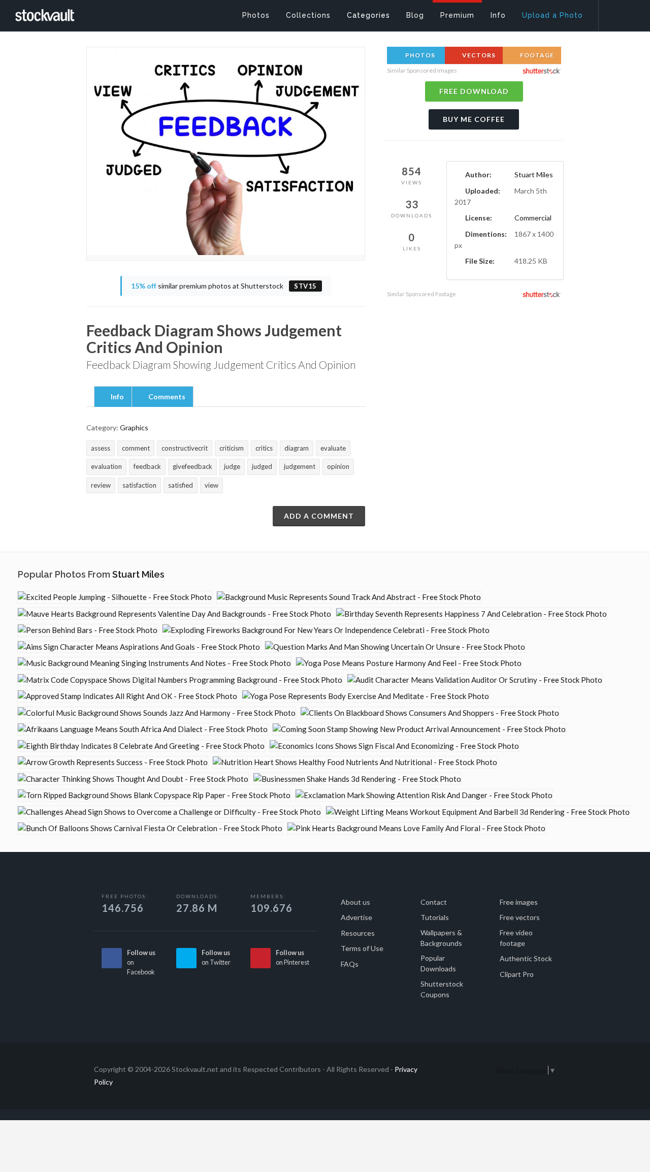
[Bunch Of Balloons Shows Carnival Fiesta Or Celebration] (150, 828)
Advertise (356, 917)
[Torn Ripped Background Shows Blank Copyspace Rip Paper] (154, 795)
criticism (231, 448)
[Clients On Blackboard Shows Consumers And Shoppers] (430, 713)
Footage (536, 55)
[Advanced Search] (617, 12)
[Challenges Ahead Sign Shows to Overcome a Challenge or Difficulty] (169, 812)
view (211, 485)
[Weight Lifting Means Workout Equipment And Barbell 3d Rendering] (478, 812)
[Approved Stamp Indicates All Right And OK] (127, 696)
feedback (147, 466)
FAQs (350, 964)
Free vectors (520, 917)
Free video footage (516, 937)
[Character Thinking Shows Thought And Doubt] (133, 779)
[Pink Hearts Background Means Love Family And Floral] (416, 828)
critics (264, 448)
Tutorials (434, 917)
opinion (338, 466)
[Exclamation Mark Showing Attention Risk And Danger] (424, 795)
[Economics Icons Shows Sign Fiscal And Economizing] (394, 746)
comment (136, 448)
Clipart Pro (517, 974)
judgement (299, 466)
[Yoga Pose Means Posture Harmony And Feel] (409, 663)
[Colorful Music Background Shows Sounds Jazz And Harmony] (157, 713)
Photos (419, 55)
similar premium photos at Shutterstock (224, 285)
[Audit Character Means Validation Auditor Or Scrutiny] (474, 680)
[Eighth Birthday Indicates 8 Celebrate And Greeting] (141, 746)
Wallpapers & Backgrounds (441, 937)
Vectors (478, 55)
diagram (296, 448)
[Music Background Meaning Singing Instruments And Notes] (154, 663)
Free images (519, 902)
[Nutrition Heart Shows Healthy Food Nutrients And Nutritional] (355, 762)
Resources (358, 933)
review (101, 485)
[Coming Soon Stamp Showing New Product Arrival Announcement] (419, 729)
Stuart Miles (533, 174)
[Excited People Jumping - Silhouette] (115, 597)
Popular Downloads (438, 963)
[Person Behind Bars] (87, 630)
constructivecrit (184, 448)
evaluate (333, 448)
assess (100, 448)
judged (262, 466)
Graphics (134, 427)
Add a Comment (319, 516)
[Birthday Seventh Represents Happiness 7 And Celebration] (471, 614)
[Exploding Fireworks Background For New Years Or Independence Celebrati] (326, 630)
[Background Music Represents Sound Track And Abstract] (349, 597)
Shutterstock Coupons (441, 989)
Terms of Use (362, 948)
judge (232, 466)
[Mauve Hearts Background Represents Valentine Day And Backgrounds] (174, 614)
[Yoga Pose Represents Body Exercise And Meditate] (365, 696)
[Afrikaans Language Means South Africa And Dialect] (143, 729)
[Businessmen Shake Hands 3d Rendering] (357, 779)
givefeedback (192, 466)
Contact (433, 902)
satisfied (180, 485)
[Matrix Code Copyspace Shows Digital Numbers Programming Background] (180, 680)
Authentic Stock (526, 958)
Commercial (532, 217)
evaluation (106, 466)
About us (355, 902)
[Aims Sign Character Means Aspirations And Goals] (139, 647)
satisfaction (139, 485)
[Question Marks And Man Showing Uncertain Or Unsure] (395, 647)
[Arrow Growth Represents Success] (113, 762)
